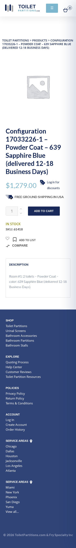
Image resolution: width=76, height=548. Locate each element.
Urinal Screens (16, 331)
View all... (12, 512)
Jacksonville (14, 461)
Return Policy (15, 398)
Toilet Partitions (22, 8)
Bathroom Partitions (20, 340)
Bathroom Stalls (17, 345)
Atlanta (11, 471)
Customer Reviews (18, 372)
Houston (12, 456)
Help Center (14, 367)
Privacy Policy (15, 393)
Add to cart (44, 211)
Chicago (11, 446)
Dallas (10, 451)
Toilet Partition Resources (23, 377)
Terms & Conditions (19, 403)
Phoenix (11, 497)
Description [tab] (18, 264)
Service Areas (17, 440)
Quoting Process (17, 362)
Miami (10, 487)
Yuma (10, 507)
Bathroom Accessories (21, 336)
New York (12, 492)
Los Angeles (14, 466)
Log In (10, 420)
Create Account (16, 425)
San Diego (13, 502)
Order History (15, 429)
